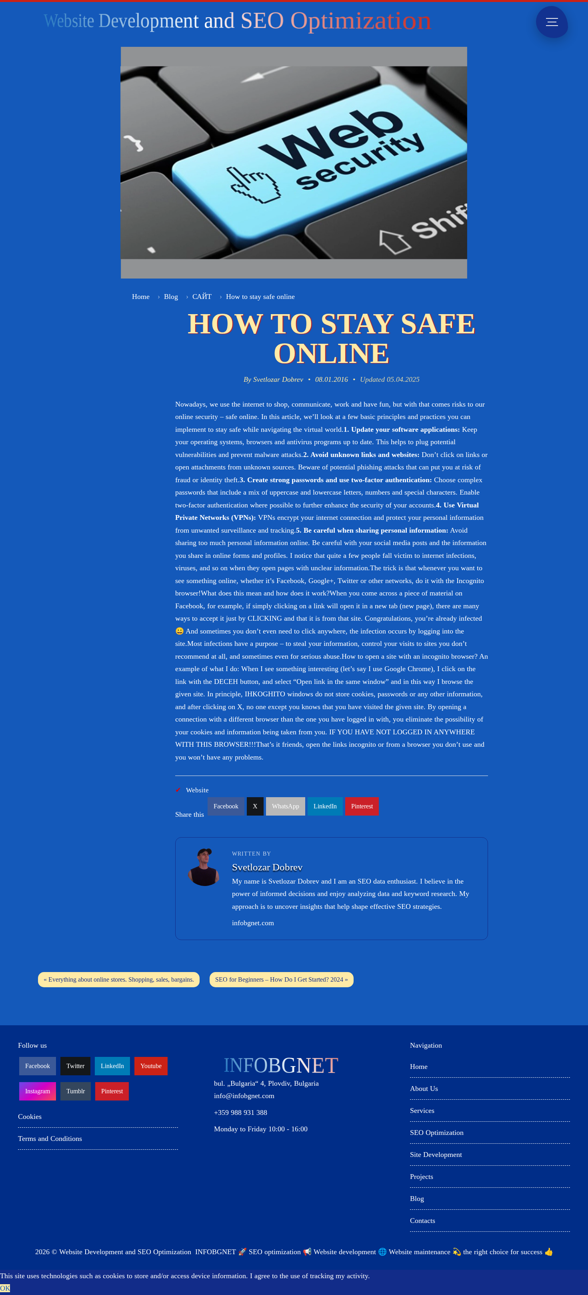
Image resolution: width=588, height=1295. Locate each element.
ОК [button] (5, 1288)
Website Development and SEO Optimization (125, 1252)
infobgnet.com (253, 923)
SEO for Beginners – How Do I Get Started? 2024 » (281, 979)
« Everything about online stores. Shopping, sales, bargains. (119, 979)
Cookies (30, 1117)
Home (141, 297)
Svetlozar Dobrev (278, 379)
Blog (171, 297)
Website (197, 790)
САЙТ (202, 297)
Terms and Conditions (50, 1139)
